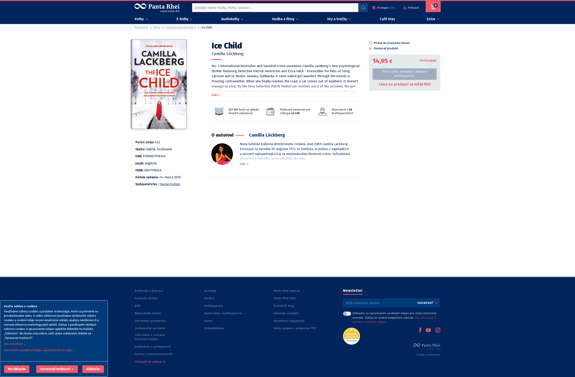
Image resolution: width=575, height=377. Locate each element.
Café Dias (387, 19)
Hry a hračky (337, 19)
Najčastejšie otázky (148, 313)
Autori (208, 321)
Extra (431, 19)
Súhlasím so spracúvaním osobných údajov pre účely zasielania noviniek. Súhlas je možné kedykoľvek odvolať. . (394, 317)
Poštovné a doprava (149, 291)
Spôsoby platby (146, 298)
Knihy (140, 19)
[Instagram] (437, 330)
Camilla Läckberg (228, 53)
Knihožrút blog (284, 306)
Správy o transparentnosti (154, 354)
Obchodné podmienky (150, 321)
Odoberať (425, 303)
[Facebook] (420, 330)
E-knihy (183, 19)
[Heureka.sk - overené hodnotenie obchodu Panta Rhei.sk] (351, 336)
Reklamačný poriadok (150, 328)
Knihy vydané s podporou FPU (295, 328)
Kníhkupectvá (213, 306)
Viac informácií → (15, 344)
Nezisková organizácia (289, 321)
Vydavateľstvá (213, 328)
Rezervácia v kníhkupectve (223, 313)
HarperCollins (170, 184)
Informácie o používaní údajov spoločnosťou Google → (40, 350)
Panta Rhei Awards (287, 291)
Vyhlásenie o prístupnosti (153, 347)
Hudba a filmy (283, 19)
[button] (16, 369)
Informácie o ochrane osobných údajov (150, 337)
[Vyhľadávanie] (363, 7)
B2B (137, 306)
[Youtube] (428, 330)
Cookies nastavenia (428, 354)
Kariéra (209, 298)
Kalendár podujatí (286, 313)
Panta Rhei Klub (285, 298)
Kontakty (210, 291)
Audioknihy (230, 19)
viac (215, 95)
